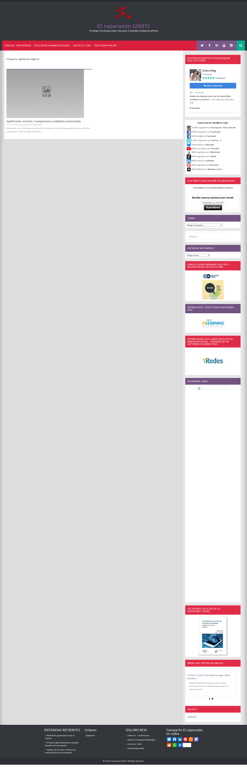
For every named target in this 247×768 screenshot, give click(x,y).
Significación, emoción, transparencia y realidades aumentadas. (43, 121)
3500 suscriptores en (205, 148)
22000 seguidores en (205, 132)
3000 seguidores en (205, 165)
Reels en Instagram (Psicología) (52, 45)
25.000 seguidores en (213, 127)
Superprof (191, 717)
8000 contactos (202, 160)
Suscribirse (213, 207)
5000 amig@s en (203, 136)
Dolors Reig (37, 125)
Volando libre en (202, 144)
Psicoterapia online (105, 45)
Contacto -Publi (82, 45)
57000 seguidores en (206, 140)
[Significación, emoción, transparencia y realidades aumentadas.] (45, 93)
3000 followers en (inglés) (207, 169)
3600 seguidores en (205, 152)
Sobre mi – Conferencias (17, 45)
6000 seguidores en (203, 156)
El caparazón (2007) (123, 26)
